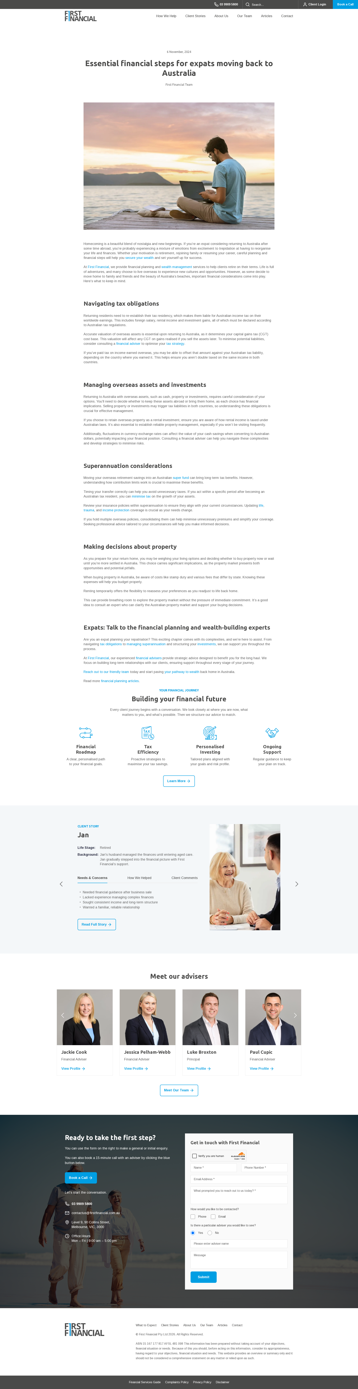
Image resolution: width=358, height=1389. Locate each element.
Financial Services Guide (145, 1382)
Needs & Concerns (92, 878)
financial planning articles (120, 681)
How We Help (166, 16)
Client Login (317, 4)
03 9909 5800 (229, 4)
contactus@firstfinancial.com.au (96, 1213)
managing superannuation (146, 644)
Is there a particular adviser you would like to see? (223, 1225)
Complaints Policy (177, 1382)
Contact (287, 16)
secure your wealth (139, 258)
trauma (89, 510)
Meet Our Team (176, 1090)
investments (206, 644)
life (261, 505)
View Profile (88, 1068)
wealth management (176, 267)
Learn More (176, 781)
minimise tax (141, 496)
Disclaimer (222, 1382)
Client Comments (185, 878)
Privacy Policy (202, 1382)
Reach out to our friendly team (106, 672)
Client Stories (195, 16)
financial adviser (128, 344)
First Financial (98, 267)
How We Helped (139, 878)
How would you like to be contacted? (215, 1209)
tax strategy (175, 344)
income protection (116, 510)
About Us (221, 16)
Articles (266, 16)
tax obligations (111, 644)
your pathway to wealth (181, 672)
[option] (179, 877)
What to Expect (146, 1325)
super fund (181, 478)
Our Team (244, 16)
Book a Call (345, 4)
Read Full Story (94, 924)
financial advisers (149, 658)
